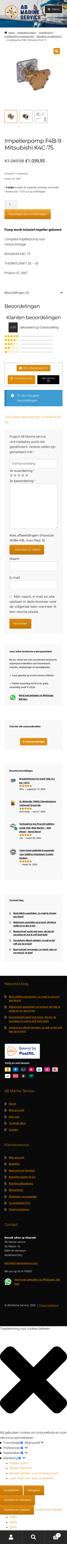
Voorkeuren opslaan (17, 1509)
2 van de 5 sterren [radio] (15, 475)
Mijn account (16, 1110)
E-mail (14, 577)
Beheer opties (18, 1463)
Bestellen (14, 1164)
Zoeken (33, 1537)
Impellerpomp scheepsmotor (19, 36)
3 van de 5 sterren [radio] (19, 475)
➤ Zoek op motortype (33, 741)
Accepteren (11, 1490)
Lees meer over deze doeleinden (31, 1478)
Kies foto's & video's (27, 549)
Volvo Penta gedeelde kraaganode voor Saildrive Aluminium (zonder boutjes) (36, 854)
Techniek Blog (17, 1123)
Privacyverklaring (19, 1209)
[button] (57, 51)
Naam (14, 559)
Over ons (14, 1116)
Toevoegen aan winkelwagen (27, 214)
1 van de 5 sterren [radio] (11, 475)
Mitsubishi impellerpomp (49, 36)
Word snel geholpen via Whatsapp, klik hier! (36, 697)
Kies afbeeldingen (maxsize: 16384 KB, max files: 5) (31, 537)
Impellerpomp (46, 32)
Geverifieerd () (23, 378)
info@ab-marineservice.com (21, 1263)
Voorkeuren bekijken (17, 1500)
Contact (13, 1129)
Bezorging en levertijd (21, 1170)
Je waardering (22, 471)
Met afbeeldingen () (35, 368)
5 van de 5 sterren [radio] (26, 475)
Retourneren (16, 1190)
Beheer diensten (20, 1468)
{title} (13, 1517)
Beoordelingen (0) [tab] (16, 293)
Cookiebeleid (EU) (19, 1203)
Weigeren (33, 1490)
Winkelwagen (52, 1534)
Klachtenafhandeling (21, 1183)
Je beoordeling (22, 481)
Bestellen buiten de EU (22, 1177)
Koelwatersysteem (26, 32)
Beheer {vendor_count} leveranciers (34, 1473)
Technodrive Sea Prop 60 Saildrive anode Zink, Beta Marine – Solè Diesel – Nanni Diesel (36, 828)
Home (11, 32)
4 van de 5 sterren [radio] (22, 475)
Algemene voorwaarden (23, 1196)
